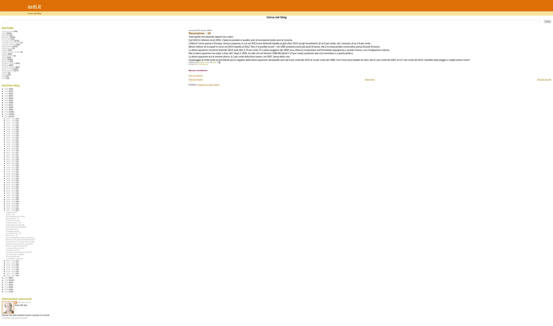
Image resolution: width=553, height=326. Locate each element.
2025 (6, 91)
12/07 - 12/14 (11, 125)
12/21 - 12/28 (11, 121)
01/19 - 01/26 (11, 271)
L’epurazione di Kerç (13, 250)
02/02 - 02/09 (11, 267)
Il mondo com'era (8, 45)
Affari (197, 64)
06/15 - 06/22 (11, 178)
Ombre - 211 (10, 214)
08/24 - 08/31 (11, 157)
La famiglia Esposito (13, 231)
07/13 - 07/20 (11, 169)
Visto (4, 78)
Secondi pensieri (8, 67)
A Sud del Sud (7, 31)
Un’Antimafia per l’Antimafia (15, 225)
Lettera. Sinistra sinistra (11, 52)
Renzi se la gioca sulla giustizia (16, 246)
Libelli (4, 58)
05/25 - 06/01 (11, 184)
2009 (6, 287)
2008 (6, 289)
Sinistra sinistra (8, 71)
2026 (6, 89)
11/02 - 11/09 (11, 136)
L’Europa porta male (13, 256)
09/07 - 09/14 (11, 152)
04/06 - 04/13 (11, 199)
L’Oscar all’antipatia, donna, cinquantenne (20, 237)
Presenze (5, 61)
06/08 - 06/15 (11, 180)
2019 (6, 105)
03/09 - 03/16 (11, 208)
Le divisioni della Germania (15, 248)
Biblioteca (6, 37)
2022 (6, 98)
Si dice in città (7, 69)
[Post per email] (219, 62)
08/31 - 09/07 (11, 155)
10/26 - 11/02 (11, 138)
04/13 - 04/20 (11, 197)
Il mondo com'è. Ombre (11, 43)
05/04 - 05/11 (11, 191)
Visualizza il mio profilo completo (15, 318)
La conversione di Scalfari (15, 254)
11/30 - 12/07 (11, 127)
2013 (6, 278)
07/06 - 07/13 (11, 172)
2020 (6, 103)
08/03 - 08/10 (11, 163)
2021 (6, 100)
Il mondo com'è (8, 41)
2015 (6, 114)
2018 (6, 107)
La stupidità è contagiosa (14, 258)
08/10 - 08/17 (11, 161)
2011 (6, 282)
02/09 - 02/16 (11, 265)
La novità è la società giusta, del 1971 (19, 252)
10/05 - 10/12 (11, 144)
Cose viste (6, 39)
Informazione (204, 64)
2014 (6, 116)
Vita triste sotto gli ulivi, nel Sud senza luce (20, 239)
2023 (6, 96)
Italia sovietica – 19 (12, 218)
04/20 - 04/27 (11, 195)
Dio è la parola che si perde (15, 216)
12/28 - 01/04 (11, 119)
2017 (6, 109)
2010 (6, 285)
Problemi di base (8, 63)
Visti (3, 76)
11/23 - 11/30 (11, 129)
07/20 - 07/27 (11, 167)
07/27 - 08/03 (11, 165)
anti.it (34, 7)
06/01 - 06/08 (11, 182)
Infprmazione (7, 48)
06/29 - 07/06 (11, 174)
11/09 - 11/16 (11, 133)
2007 (6, 292)
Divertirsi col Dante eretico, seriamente (19, 244)
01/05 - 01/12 (11, 275)
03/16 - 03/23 (11, 206)
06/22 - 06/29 (11, 176)
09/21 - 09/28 (11, 148)
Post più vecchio (544, 79)
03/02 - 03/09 (11, 210)
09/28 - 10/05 (11, 146)
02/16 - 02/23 (11, 263)
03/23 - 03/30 (11, 204)
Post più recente (195, 79)
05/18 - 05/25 (11, 187)
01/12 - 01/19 (11, 273)
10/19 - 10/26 (11, 140)
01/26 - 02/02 (11, 269)
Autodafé (5, 35)
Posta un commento (196, 75)
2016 (6, 112)
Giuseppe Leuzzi (24, 302)
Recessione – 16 (12, 235)
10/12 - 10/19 (11, 142)
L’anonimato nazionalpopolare (16, 227)
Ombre (4, 59)
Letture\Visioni (7, 56)
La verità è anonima (12, 220)
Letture (4, 54)
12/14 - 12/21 (11, 123)
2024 (6, 93)
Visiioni (5, 73)
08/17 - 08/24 (11, 159)
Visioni (4, 74)
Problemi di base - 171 (13, 223)
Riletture (5, 65)
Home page (369, 79)
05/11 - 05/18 (11, 189)
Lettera (4, 50)
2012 (6, 280)
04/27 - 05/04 (11, 193)
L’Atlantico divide (11, 212)
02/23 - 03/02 (11, 261)
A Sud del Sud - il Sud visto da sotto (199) (20, 242)
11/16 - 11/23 (11, 131)
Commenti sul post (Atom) (208, 85)
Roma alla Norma (12, 229)
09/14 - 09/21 (11, 150)
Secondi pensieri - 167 (13, 233)
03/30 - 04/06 (11, 201)
